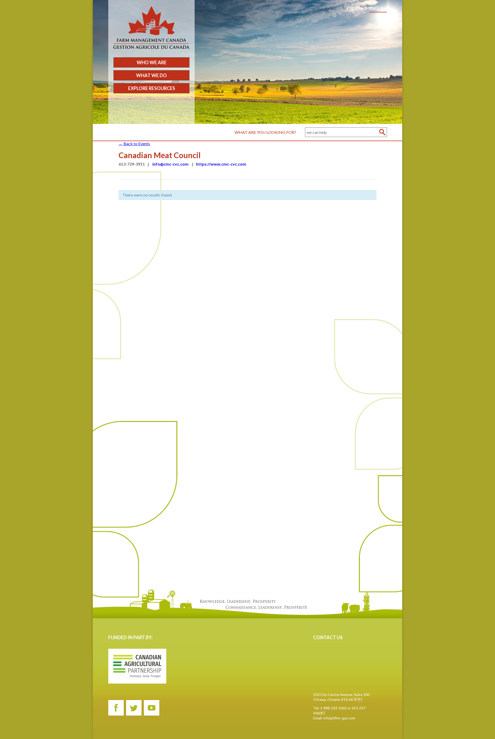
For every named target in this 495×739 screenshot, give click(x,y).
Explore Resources (151, 88)
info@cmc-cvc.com (170, 163)
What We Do (151, 75)
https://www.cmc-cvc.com (221, 163)
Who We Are (152, 62)
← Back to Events (134, 143)
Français (357, 8)
